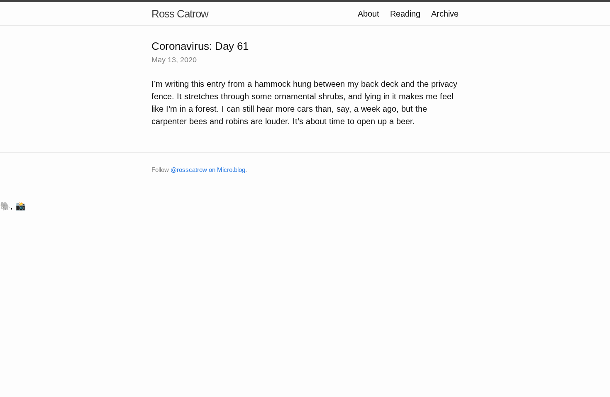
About (368, 13)
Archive (445, 13)
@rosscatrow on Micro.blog (208, 169)
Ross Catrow (179, 13)
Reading (405, 13)
